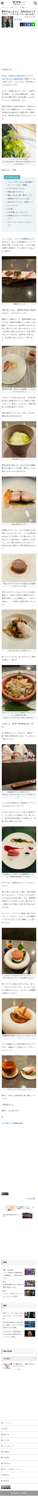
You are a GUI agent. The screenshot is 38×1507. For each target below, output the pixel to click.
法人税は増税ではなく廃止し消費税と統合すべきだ (13, 1286)
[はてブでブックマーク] (29, 24)
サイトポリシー (8, 1446)
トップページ (7, 1423)
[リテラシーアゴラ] (7, 1367)
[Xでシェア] (22, 24)
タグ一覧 (6, 1440)
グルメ (6, 1194)
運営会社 (6, 1475)
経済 (4, 1282)
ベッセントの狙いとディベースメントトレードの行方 (13, 1295)
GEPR (5, 1429)
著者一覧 (6, 1434)
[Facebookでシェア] (25, 24)
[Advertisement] (19, 47)
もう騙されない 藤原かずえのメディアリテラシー (24, 1365)
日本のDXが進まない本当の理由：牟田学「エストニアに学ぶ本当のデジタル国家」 (13, 1324)
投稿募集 (6, 1452)
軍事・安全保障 (8, 1270)
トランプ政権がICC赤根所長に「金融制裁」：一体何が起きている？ (13, 1275)
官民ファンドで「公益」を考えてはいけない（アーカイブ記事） (13, 1315)
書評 (5, 1305)
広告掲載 (6, 1457)
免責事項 (6, 1481)
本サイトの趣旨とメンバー (12, 1469)
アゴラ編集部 (17, 1369)
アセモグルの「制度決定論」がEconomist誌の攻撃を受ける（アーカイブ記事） (13, 1334)
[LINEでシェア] (33, 24)
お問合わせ (7, 1463)
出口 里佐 (18, 19)
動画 (5, 1262)
